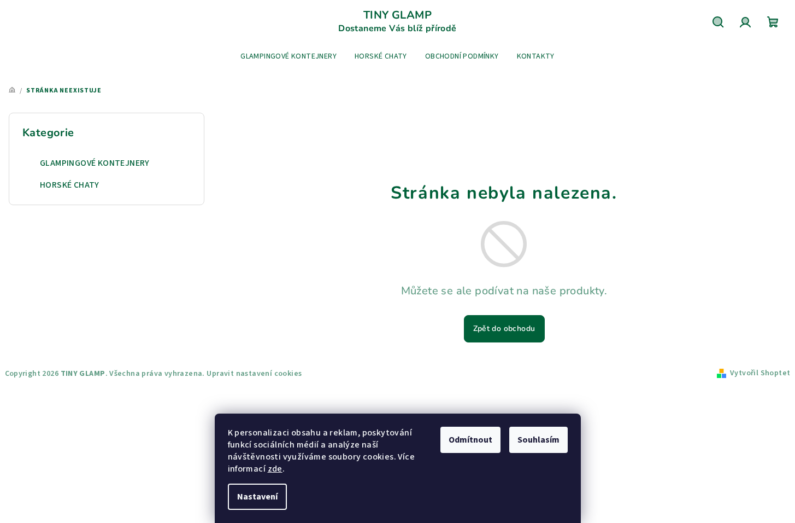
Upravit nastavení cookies (254, 373)
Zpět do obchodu (504, 328)
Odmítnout (470, 440)
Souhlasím (538, 440)
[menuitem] (288, 56)
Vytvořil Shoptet (760, 373)
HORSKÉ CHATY (69, 185)
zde (275, 469)
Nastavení (257, 497)
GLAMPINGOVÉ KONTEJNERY (95, 163)
